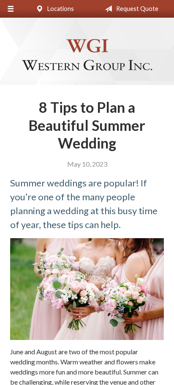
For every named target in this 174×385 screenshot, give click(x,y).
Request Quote (136, 8)
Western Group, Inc (87, 55)
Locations (60, 8)
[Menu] (10, 8)
